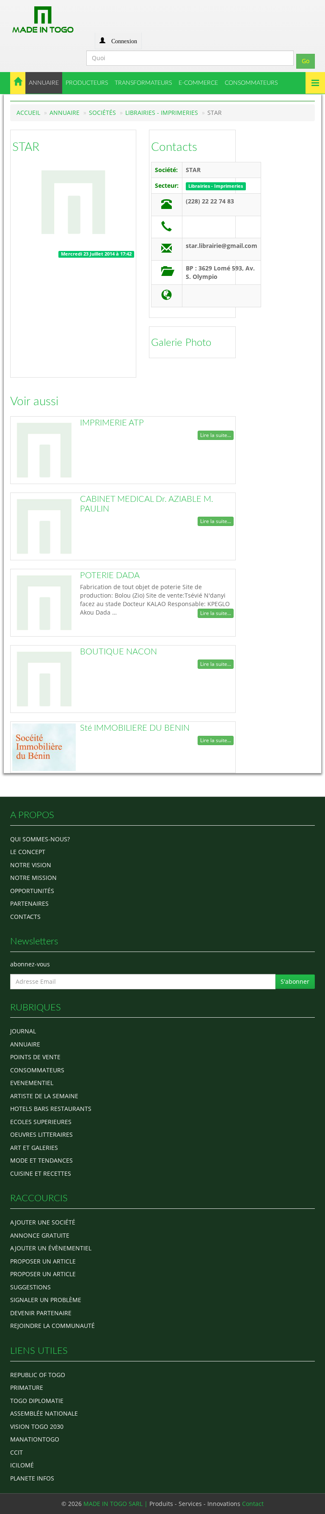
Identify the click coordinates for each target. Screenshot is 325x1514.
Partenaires (29, 903)
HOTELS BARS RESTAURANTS (50, 1109)
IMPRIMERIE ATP (112, 423)
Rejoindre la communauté (52, 1326)
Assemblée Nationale (44, 1413)
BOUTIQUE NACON (118, 652)
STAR (25, 147)
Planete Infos (32, 1478)
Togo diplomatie (36, 1401)
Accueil (28, 113)
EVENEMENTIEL (31, 1083)
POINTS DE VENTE (35, 1057)
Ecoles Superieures (41, 1122)
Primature (26, 1387)
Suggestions (30, 1287)
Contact (253, 1504)
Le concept (27, 852)
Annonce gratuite (39, 1235)
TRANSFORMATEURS (143, 83)
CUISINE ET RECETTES (40, 1173)
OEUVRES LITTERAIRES (41, 1134)
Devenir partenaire (41, 1313)
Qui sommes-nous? (40, 839)
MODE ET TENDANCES (41, 1160)
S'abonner (295, 981)
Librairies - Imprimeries (161, 113)
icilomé (22, 1465)
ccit (16, 1452)
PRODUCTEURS (87, 83)
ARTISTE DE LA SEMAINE (44, 1096)
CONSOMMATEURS (251, 83)
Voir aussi (34, 401)
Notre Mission (33, 878)
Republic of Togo (37, 1375)
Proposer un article (43, 1261)
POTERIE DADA (110, 575)
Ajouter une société (42, 1222)
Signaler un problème (45, 1300)
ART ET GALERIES (34, 1148)
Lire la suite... (215, 435)
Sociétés (102, 113)
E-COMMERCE (198, 83)
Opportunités (32, 891)
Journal (23, 1031)
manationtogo (34, 1439)
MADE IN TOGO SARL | (116, 1504)
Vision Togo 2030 (36, 1426)
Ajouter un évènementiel (50, 1248)
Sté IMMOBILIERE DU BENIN (135, 728)
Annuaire (65, 113)
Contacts (174, 147)
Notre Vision (30, 865)
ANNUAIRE (44, 83)
